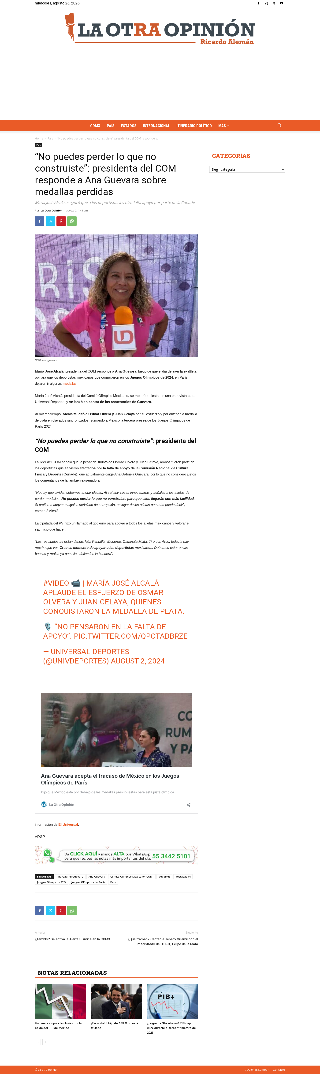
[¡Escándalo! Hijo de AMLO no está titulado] (116, 1001)
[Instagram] (266, 3)
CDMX (95, 125)
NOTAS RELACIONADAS (72, 972)
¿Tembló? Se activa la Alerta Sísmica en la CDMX (72, 939)
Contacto (279, 1070)
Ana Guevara (97, 876)
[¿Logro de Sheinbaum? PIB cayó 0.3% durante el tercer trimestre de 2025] (172, 1001)
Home (39, 138)
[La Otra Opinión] (160, 28)
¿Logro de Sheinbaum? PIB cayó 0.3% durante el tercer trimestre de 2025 (171, 1027)
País (110, 125)
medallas (70, 383)
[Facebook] (258, 3)
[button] (279, 126)
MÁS (222, 125)
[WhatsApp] (72, 221)
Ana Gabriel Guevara (70, 876)
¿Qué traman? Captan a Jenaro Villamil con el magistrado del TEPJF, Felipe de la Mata (163, 941)
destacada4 (182, 876)
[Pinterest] (61, 221)
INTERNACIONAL (156, 125)
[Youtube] (281, 3)
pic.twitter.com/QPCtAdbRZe (131, 636)
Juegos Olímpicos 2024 (51, 882)
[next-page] (45, 1042)
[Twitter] (273, 3)
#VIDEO (56, 583)
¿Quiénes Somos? (256, 1070)
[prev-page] (38, 1042)
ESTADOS (128, 125)
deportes (164, 876)
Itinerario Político (194, 125)
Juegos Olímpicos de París (88, 882)
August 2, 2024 (138, 660)
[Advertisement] (160, 85)
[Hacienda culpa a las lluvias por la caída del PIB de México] (60, 1001)
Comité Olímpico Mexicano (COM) (131, 876)
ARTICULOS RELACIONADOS (79, 962)
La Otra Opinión (52, 210)
